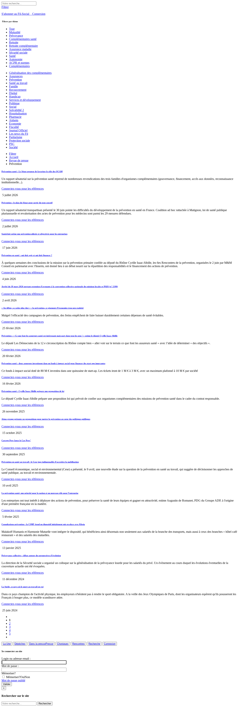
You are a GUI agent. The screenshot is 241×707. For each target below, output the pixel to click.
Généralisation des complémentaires (30, 72)
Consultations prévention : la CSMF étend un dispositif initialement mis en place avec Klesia (43, 524)
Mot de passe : (10, 666)
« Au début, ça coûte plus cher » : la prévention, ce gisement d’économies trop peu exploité (43, 308)
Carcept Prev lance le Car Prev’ (16, 440)
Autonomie (15, 59)
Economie (15, 123)
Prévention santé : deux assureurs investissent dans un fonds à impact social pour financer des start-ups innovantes (53, 363)
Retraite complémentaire (23, 45)
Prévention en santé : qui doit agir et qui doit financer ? (27, 255)
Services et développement (25, 100)
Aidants (13, 120)
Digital (13, 93)
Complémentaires (19, 66)
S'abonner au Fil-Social (17, 13)
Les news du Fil (18, 133)
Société (13, 147)
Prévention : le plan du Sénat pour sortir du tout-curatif (27, 203)
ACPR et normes (19, 62)
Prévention (15, 79)
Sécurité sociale (18, 52)
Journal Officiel (18, 130)
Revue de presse (18, 160)
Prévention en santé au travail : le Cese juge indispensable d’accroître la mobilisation (40, 462)
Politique (14, 103)
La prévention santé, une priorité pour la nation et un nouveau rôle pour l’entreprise (40, 493)
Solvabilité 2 (16, 110)
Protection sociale (19, 140)
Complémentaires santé (23, 39)
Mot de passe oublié (13, 680)
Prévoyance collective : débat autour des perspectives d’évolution (31, 555)
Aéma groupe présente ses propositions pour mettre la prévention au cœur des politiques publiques (46, 419)
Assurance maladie (20, 49)
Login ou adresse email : (16, 658)
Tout (11, 28)
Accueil (13, 157)
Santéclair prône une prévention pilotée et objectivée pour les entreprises (34, 234)
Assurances (16, 76)
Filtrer (12, 153)
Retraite (13, 42)
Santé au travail (18, 83)
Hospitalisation (18, 113)
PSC (11, 143)
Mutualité (14, 32)
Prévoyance (16, 35)
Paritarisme (15, 137)
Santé (12, 56)
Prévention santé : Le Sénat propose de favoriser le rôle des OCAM (32, 171)
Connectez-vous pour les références (23, 188)
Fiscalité (14, 127)
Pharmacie (15, 116)
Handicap (15, 96)
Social (12, 106)
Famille (13, 86)
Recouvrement (17, 89)
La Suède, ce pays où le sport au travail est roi (22, 587)
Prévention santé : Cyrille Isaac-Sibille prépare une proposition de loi (33, 391)
